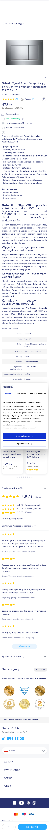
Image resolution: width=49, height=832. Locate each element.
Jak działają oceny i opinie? (12, 519)
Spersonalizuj (23, 444)
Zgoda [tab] (8, 393)
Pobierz (27, 379)
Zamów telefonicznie (15, 128)
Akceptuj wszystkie (24, 436)
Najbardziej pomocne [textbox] (23, 526)
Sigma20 (28, 339)
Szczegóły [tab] (21, 393)
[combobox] (25, 526)
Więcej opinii (24, 646)
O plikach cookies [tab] (38, 393)
